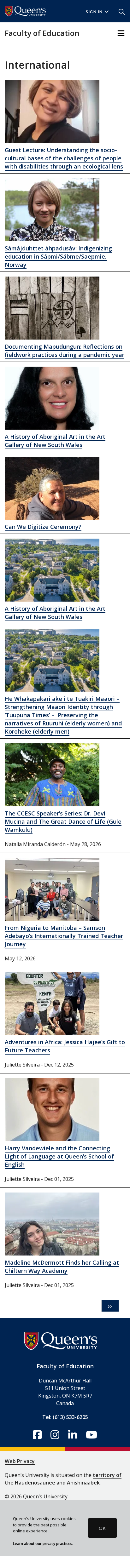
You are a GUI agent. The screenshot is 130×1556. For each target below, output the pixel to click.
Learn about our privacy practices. (43, 1543)
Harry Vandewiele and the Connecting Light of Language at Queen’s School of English (59, 1156)
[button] (122, 11)
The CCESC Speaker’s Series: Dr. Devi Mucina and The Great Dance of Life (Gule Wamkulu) (63, 821)
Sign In (94, 11)
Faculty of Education (42, 33)
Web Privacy (20, 1461)
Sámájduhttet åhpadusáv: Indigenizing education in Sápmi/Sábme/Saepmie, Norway (58, 256)
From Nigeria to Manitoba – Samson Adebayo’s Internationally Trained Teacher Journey (64, 936)
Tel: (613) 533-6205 (65, 1417)
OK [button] (102, 1528)
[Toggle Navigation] (121, 33)
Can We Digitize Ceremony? (43, 526)
